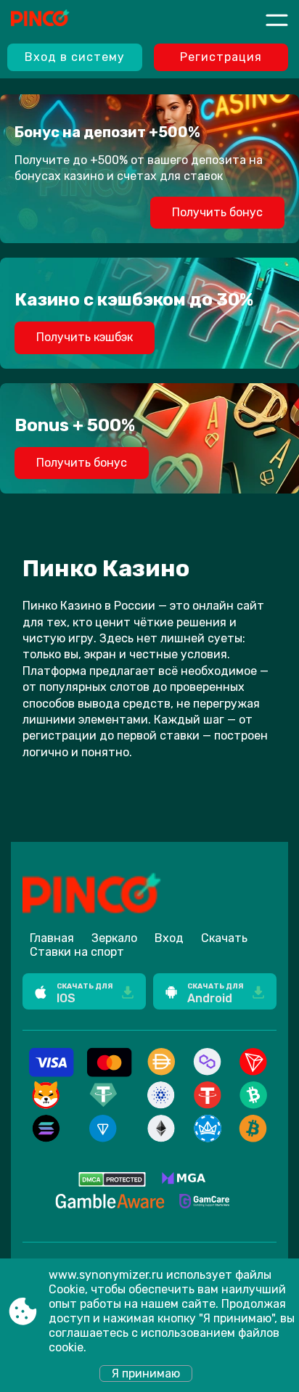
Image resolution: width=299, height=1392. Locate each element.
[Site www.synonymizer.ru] (64, 19)
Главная (52, 938)
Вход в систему (75, 57)
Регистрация (221, 57)
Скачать (224, 938)
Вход (169, 938)
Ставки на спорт (77, 952)
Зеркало (114, 938)
